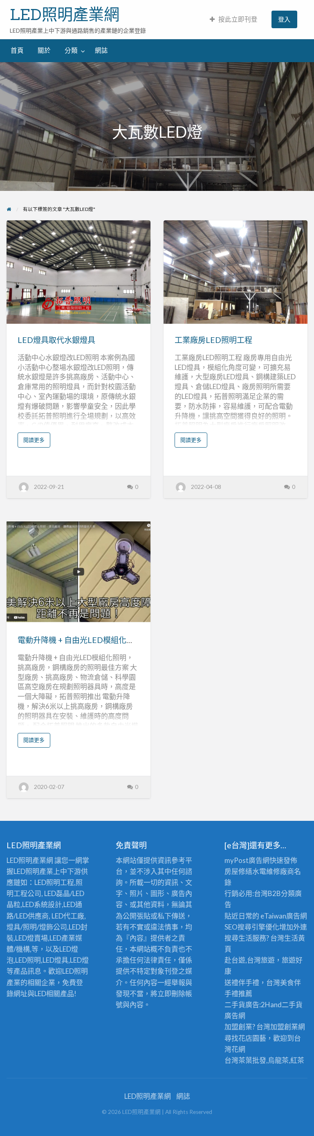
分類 (71, 50)
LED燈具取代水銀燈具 (56, 340)
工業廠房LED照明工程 (213, 340)
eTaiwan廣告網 (283, 916)
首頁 (17, 50)
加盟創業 (284, 1026)
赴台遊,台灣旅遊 (249, 960)
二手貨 (292, 1004)
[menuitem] (234, 19)
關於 (44, 50)
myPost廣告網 (246, 860)
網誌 (101, 50)
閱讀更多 (36, 441)
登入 (284, 19)
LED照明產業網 (64, 14)
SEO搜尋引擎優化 (251, 927)
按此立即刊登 (238, 19)
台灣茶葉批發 (245, 1060)
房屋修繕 (238, 871)
